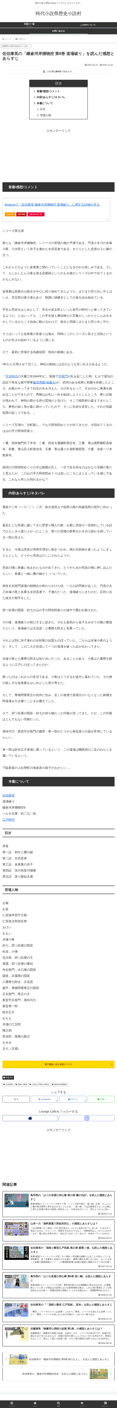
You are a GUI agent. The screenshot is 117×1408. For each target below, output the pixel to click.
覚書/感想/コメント (48, 91)
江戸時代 (8, 819)
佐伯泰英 (8, 795)
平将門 (62, 376)
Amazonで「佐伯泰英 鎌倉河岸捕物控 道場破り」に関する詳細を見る (52, 204)
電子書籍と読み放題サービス (58, 1064)
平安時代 (11, 376)
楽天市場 (21, 214)
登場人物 (45, 115)
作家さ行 (9, 1077)
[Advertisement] (58, 155)
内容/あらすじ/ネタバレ (51, 97)
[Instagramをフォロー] (87, 1118)
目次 (43, 109)
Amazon (10, 214)
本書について (45, 103)
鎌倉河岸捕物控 (60, 1084)
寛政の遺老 (22, 1084)
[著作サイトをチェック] (30, 1118)
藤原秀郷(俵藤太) (44, 382)
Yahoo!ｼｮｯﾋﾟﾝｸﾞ (36, 214)
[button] (108, 806)
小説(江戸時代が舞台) (40, 1084)
